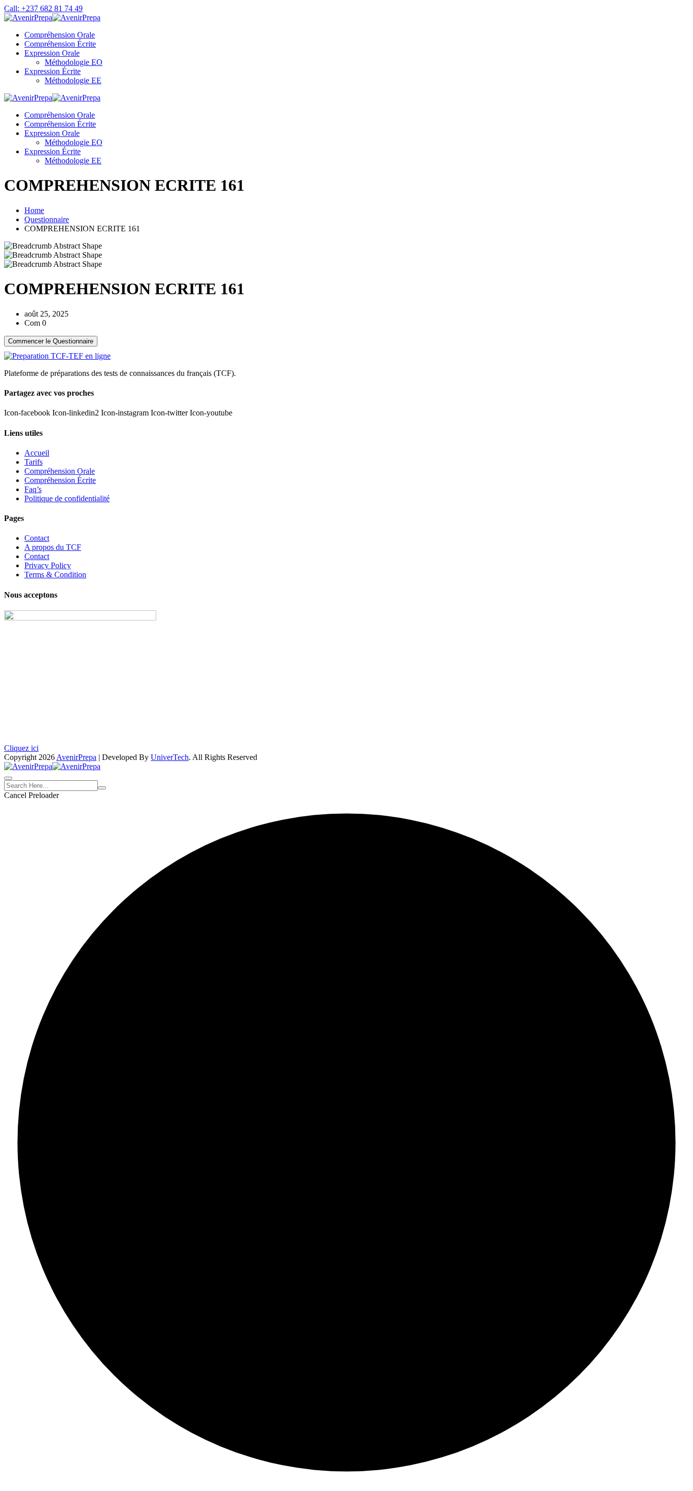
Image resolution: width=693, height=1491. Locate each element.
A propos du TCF (52, 547)
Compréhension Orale (59, 34)
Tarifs (33, 462)
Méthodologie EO (73, 62)
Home (34, 210)
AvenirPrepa (76, 757)
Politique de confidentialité (67, 498)
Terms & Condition (55, 574)
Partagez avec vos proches (49, 393)
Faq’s (33, 489)
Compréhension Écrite (60, 44)
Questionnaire (46, 219)
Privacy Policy (47, 565)
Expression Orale (52, 53)
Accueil (36, 452)
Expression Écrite (52, 71)
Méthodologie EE (73, 80)
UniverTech (170, 757)
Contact (36, 538)
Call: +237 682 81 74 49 (43, 8)
